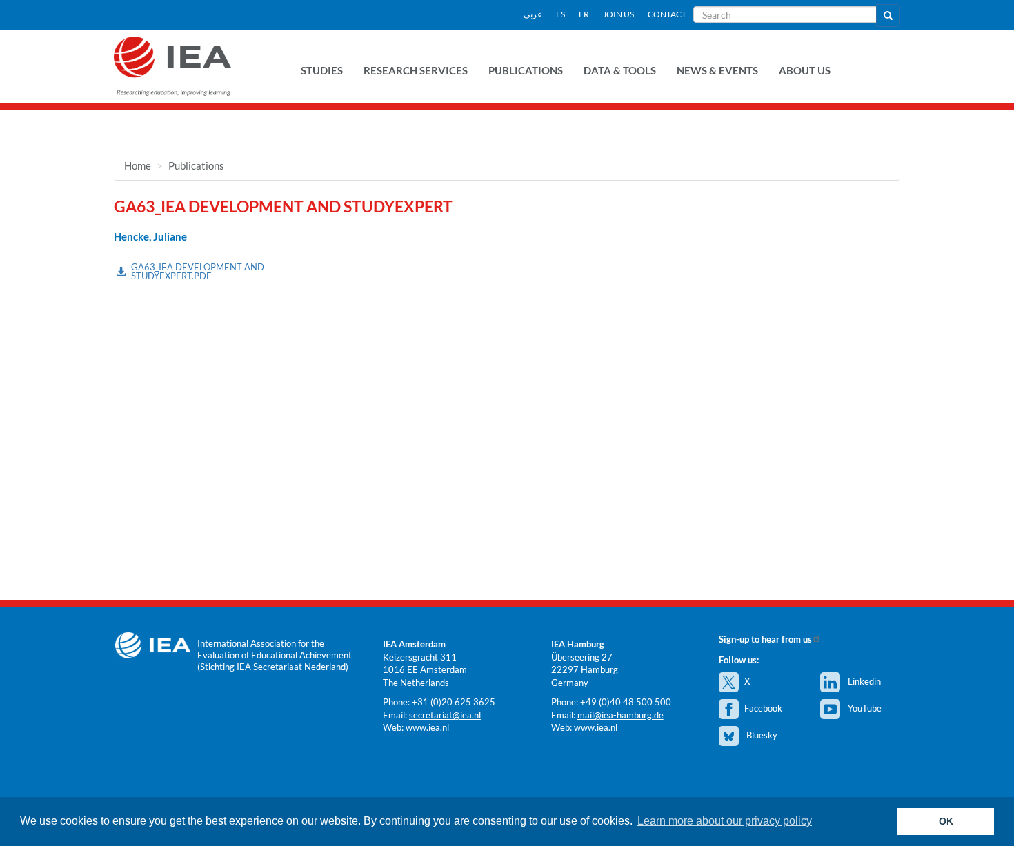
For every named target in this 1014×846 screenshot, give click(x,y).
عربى (533, 14)
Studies (322, 70)
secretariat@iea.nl (445, 715)
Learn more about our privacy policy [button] (724, 821)
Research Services (416, 70)
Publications (525, 70)
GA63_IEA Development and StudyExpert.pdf (197, 271)
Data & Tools (620, 70)
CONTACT (667, 14)
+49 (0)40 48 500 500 (625, 701)
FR (584, 14)
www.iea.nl (427, 727)
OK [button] (946, 821)
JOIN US (618, 14)
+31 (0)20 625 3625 (453, 701)
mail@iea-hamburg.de (620, 715)
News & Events (717, 70)
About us (805, 70)
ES (560, 14)
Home (137, 165)
